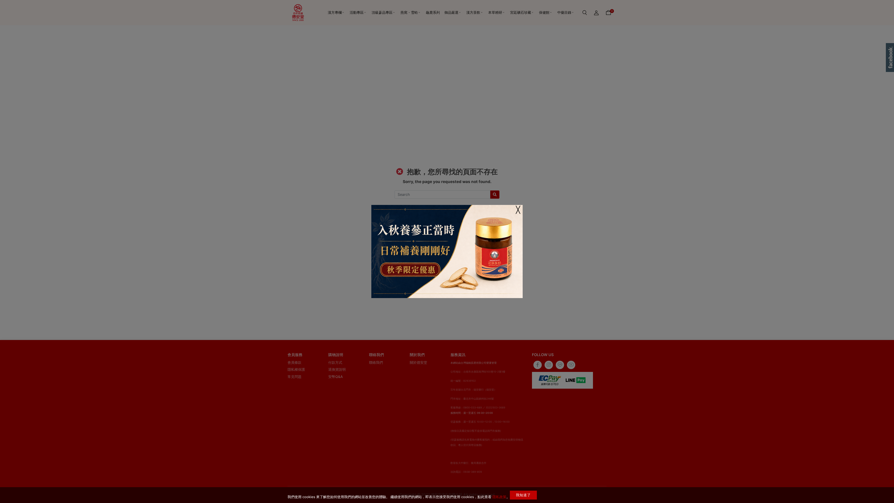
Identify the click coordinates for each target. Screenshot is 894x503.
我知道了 (523, 495)
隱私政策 (499, 497)
